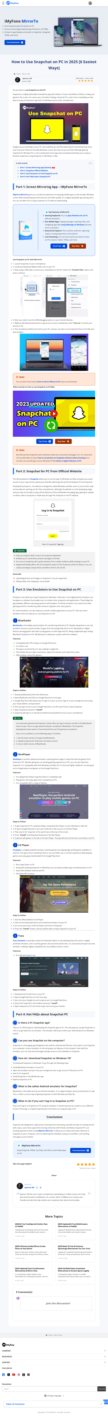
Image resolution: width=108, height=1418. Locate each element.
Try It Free (57, 246)
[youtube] (13, 1374)
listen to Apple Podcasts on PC (68, 461)
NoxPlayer (17, 759)
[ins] (18, 1374)
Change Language (54, 1396)
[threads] (23, 1374)
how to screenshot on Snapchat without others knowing (62, 458)
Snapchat (34, 479)
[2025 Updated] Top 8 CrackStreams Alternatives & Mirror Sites (30, 1269)
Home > (19, 74)
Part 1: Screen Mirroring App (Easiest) (35, 167)
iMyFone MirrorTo (20, 194)
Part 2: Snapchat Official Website (34, 170)
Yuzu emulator (19, 940)
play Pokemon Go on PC (78, 215)
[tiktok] (28, 1374)
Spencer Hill (27, 78)
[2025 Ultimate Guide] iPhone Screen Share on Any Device (30, 1247)
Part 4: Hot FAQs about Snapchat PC (35, 176)
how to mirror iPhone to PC (48, 382)
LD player (17, 850)
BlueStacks (17, 625)
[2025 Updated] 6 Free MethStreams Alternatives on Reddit (73, 1225)
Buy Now (76, 246)
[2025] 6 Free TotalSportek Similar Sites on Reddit (31, 1225)
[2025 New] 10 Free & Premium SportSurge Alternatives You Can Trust (74, 1247)
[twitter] (8, 1374)
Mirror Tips (26, 74)
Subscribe (101, 1389)
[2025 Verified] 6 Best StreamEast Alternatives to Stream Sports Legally (73, 1269)
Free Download (13, 42)
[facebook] (3, 1374)
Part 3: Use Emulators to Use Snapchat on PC (39, 173)
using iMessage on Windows (72, 225)
